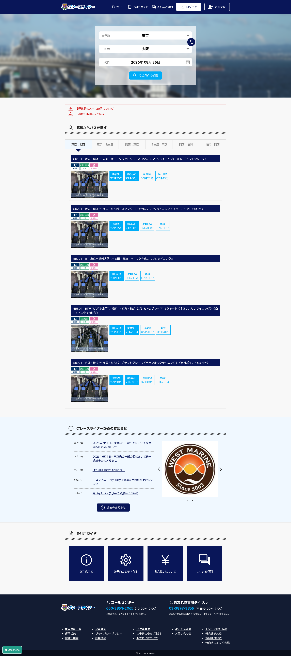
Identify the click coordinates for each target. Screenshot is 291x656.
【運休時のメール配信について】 (96, 108)
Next (220, 469)
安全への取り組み (216, 629)
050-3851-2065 (119, 608)
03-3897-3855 (181, 608)
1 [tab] (187, 500)
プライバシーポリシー (108, 633)
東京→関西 (78, 144)
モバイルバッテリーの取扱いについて (115, 493)
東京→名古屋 (105, 144)
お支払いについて (147, 638)
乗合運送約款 (213, 633)
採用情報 (100, 638)
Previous (160, 469)
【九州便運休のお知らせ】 (109, 470)
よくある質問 (165, 7)
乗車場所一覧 (73, 629)
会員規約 (100, 629)
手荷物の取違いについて (90, 114)
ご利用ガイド (140, 7)
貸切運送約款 (213, 638)
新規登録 (220, 7)
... (148, 62)
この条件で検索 (148, 75)
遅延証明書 (71, 638)
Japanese (12, 650)
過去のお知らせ (116, 507)
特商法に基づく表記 (217, 643)
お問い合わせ (183, 633)
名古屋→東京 (159, 144)
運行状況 (70, 633)
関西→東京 (132, 144)
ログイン (191, 7)
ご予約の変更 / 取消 (148, 633)
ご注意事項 (143, 629)
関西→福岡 (186, 144)
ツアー (120, 7)
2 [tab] (192, 500)
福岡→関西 (213, 144)
